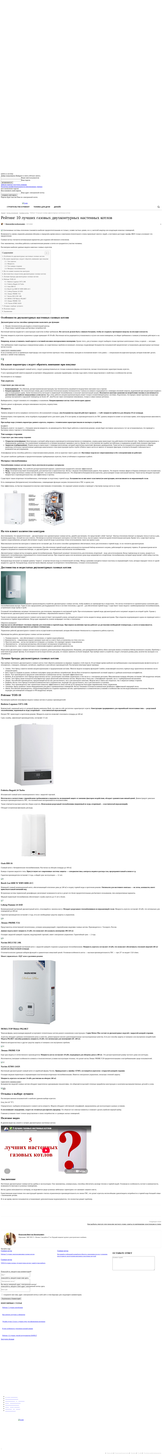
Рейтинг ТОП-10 (10, 279)
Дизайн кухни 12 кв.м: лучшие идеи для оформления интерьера (23, 1321)
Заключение (8, 311)
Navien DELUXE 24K (14, 296)
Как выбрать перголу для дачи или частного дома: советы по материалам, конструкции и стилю (124, 1224)
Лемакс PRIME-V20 (14, 301)
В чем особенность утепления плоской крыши (17, 1328)
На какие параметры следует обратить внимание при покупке (26, 259)
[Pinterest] (25, 1211)
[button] (158, 206)
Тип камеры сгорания (14, 266)
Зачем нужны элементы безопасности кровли (18, 1352)
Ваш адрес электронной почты (32, 193)
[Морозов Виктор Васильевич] (2, 224)
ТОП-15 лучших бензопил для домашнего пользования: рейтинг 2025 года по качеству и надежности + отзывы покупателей (44, 1359)
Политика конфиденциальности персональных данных (21, 187)
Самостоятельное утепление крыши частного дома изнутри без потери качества (29, 1388)
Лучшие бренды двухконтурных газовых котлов (21, 276)
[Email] (41, 1211)
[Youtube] (31, 1240)
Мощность (10, 264)
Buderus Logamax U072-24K (16, 282)
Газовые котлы (24, 213)
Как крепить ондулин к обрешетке (13, 1314)
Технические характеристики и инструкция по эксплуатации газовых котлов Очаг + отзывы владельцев (37, 1366)
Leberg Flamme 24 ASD (15, 291)
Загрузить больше (7, 1339)
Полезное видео (9, 309)
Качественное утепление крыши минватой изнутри (20, 1381)
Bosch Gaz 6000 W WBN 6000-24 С (18, 289)
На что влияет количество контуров (16, 271)
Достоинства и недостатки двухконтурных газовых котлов (25, 274)
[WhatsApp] (33, 1211)
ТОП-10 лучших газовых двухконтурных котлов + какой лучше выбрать (23, 1263)
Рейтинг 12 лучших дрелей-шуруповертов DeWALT (19, 1335)
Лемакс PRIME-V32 (14, 294)
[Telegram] (57, 1211)
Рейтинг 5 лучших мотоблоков (12, 1307)
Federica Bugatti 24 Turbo (15, 284)
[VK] (64, 1211)
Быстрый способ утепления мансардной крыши (18, 1374)
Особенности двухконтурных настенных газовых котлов (24, 256)
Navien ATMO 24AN (14, 303)
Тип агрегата (11, 261)
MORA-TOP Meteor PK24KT (16, 298)
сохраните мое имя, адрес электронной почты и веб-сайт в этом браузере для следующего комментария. (43, 1295)
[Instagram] (19, 1240)
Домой (3, 213)
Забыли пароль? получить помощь (14, 185)
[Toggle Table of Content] (45, 253)
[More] (73, 1210)
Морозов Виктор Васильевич (15, 224)
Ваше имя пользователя (30, 178)
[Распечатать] (49, 1211)
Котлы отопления (12, 213)
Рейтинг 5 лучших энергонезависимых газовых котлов (17, 1254)
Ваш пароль (25, 180)
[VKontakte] (27, 1240)
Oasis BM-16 (11, 286)
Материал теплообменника (16, 268)
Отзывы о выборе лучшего (13, 306)
